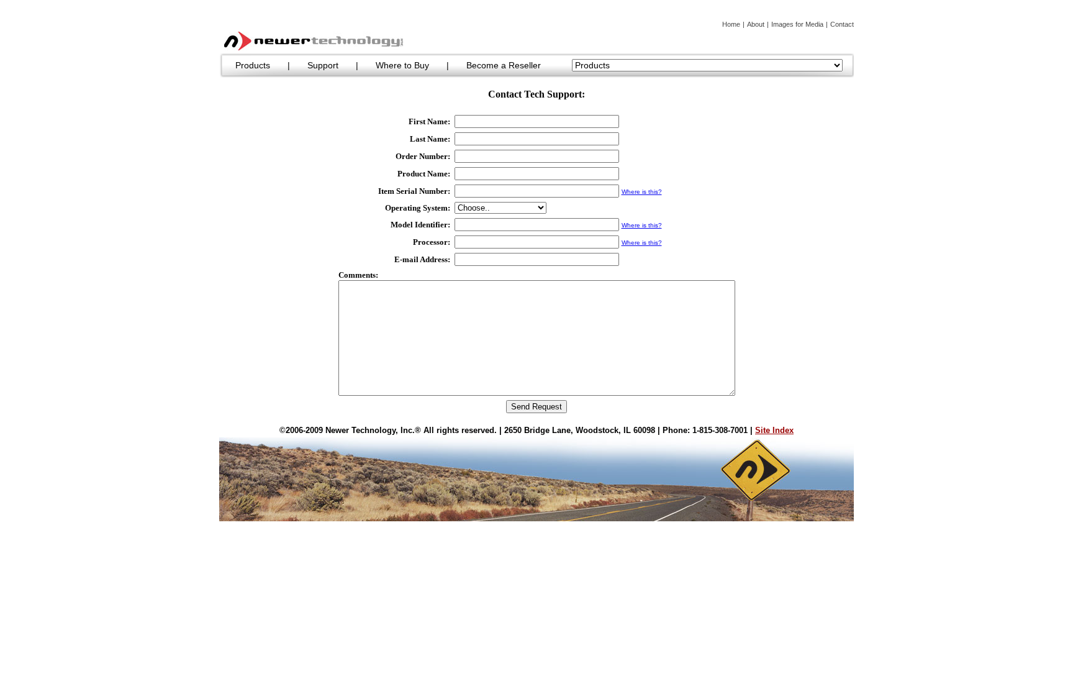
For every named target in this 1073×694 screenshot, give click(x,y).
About (755, 24)
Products (252, 65)
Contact (842, 24)
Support (322, 65)
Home (731, 24)
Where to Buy (402, 65)
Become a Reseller (503, 65)
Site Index (774, 430)
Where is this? (642, 191)
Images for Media (797, 24)
